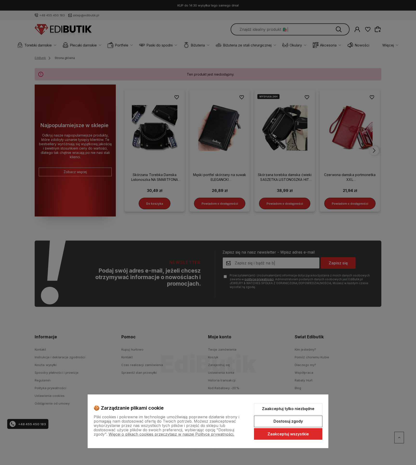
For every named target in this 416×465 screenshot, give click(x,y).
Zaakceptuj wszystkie (288, 434)
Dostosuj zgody (288, 421)
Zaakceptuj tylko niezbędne (288, 408)
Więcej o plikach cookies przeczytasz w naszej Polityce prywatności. (171, 434)
